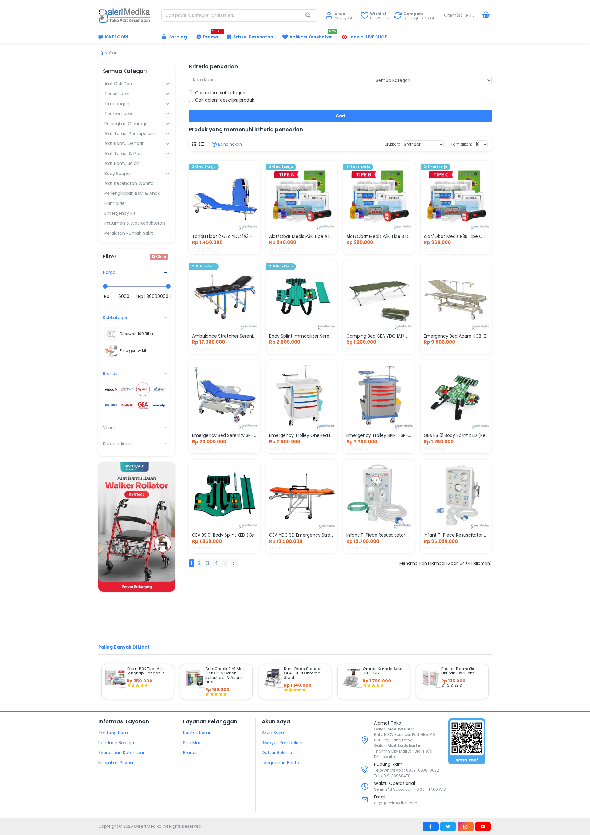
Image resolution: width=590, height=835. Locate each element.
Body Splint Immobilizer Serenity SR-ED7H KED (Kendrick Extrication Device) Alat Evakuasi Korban (301, 336)
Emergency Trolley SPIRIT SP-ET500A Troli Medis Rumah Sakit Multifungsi (378, 435)
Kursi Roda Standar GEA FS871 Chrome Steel (303, 673)
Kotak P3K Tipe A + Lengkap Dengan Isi (146, 671)
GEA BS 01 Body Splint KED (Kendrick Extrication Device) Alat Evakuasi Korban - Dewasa (224, 535)
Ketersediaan (117, 444)
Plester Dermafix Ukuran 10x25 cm (457, 671)
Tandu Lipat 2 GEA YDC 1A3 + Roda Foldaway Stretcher (224, 236)
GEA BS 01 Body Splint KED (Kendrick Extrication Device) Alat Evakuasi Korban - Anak (456, 435)
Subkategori (115, 317)
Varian (109, 428)
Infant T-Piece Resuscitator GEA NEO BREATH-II (456, 535)
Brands (110, 373)
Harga (109, 272)
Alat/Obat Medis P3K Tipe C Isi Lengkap (456, 236)
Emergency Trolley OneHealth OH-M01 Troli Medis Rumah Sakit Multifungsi (301, 435)
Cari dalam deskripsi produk (224, 100)
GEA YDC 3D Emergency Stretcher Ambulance (301, 535)
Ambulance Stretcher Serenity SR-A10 (224, 336)
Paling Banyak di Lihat (124, 647)
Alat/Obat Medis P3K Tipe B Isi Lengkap (378, 236)
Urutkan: (392, 144)
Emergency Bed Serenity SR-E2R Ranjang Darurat (224, 435)
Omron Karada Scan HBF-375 (383, 671)
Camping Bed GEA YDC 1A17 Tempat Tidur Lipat (378, 336)
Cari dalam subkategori (220, 93)
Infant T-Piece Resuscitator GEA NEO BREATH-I (378, 535)
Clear (161, 256)
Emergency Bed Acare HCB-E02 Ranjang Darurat (456, 336)
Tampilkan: (461, 144)
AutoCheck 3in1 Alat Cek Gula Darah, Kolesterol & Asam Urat (224, 675)
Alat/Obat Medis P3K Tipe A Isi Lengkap (301, 236)
